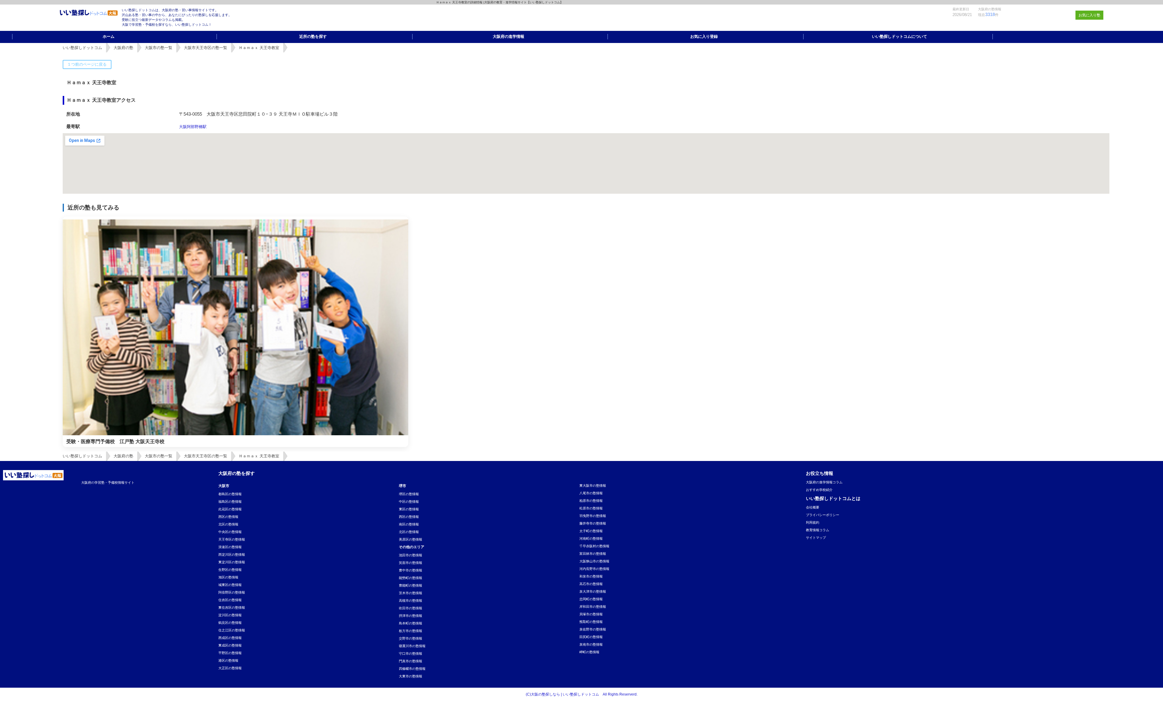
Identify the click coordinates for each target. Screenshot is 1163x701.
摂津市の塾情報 (410, 615)
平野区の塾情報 (230, 653)
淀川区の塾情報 (230, 615)
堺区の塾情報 (409, 494)
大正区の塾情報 (230, 668)
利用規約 (812, 522)
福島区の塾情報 (230, 501)
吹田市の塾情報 (410, 608)
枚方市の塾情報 (410, 631)
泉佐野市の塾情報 (592, 629)
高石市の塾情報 (591, 584)
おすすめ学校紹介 (819, 490)
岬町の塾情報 (589, 652)
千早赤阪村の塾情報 (594, 546)
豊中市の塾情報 (410, 570)
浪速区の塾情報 (230, 547)
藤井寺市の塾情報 (592, 523)
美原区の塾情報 (410, 539)
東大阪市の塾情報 (592, 485)
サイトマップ (816, 537)
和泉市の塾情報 (591, 576)
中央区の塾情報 (230, 532)
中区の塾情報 (409, 501)
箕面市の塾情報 (410, 562)
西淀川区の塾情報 (231, 554)
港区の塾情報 (228, 660)
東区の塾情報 (409, 509)
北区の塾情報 (228, 524)
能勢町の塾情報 (410, 578)
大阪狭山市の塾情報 (594, 561)
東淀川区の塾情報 (231, 562)
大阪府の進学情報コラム (824, 482)
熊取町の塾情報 (591, 622)
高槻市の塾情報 (410, 600)
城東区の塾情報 (230, 585)
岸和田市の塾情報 (592, 606)
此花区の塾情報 (230, 509)
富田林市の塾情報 (592, 553)
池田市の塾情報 (410, 555)
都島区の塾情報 (230, 494)
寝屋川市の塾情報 (412, 646)
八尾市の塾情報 (591, 493)
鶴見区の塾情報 (230, 622)
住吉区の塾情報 (230, 600)
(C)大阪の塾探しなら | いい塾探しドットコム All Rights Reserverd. (582, 694)
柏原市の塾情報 (591, 500)
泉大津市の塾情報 (592, 591)
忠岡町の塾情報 (591, 599)
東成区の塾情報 (230, 645)
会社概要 (812, 507)
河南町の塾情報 (591, 538)
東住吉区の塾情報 (231, 607)
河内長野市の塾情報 (594, 569)
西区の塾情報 (228, 516)
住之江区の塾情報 (231, 630)
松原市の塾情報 (591, 508)
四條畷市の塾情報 (412, 668)
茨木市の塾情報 (410, 593)
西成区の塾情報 (230, 638)
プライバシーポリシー (822, 515)
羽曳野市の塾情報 (592, 516)
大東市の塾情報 (410, 676)
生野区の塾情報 (230, 569)
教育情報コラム (817, 530)
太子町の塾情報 (591, 531)
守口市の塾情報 (410, 653)
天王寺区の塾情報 (231, 539)
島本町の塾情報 (410, 623)
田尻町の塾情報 (591, 637)
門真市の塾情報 (410, 661)
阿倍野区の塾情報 (231, 592)
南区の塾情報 (409, 524)
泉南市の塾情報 (591, 644)
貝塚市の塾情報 (591, 614)
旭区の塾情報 (228, 577)
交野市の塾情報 (410, 638)
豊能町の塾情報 (410, 585)
